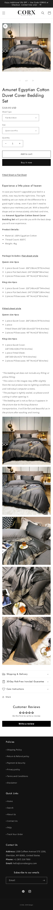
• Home (9, 801)
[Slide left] (20, 80)
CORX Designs (29, 905)
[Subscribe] (43, 880)
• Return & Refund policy (17, 756)
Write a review (26, 723)
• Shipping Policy (14, 749)
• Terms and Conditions (17, 776)
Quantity (6, 137)
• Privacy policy (13, 769)
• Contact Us (12, 821)
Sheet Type (6, 112)
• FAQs (9, 827)
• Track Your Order (14, 834)
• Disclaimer (11, 782)
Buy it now (26, 162)
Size (4, 125)
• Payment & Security (15, 763)
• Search (10, 807)
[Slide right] (33, 80)
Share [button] (8, 697)
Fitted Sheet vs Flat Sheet (14, 174)
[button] (3, 13)
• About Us (11, 814)
